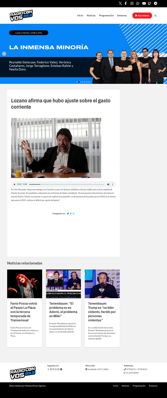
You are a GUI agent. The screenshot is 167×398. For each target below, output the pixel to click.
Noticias (91, 15)
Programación (106, 15)
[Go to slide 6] (86, 81)
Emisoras (122, 15)
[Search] (156, 16)
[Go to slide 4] (82, 81)
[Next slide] (163, 54)
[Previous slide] (4, 54)
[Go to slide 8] (89, 81)
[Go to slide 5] (84, 81)
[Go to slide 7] (88, 81)
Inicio (80, 15)
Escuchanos (143, 15)
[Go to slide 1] (77, 81)
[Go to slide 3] (80, 81)
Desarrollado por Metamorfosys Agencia (27, 385)
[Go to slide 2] (79, 82)
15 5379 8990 (132, 372)
